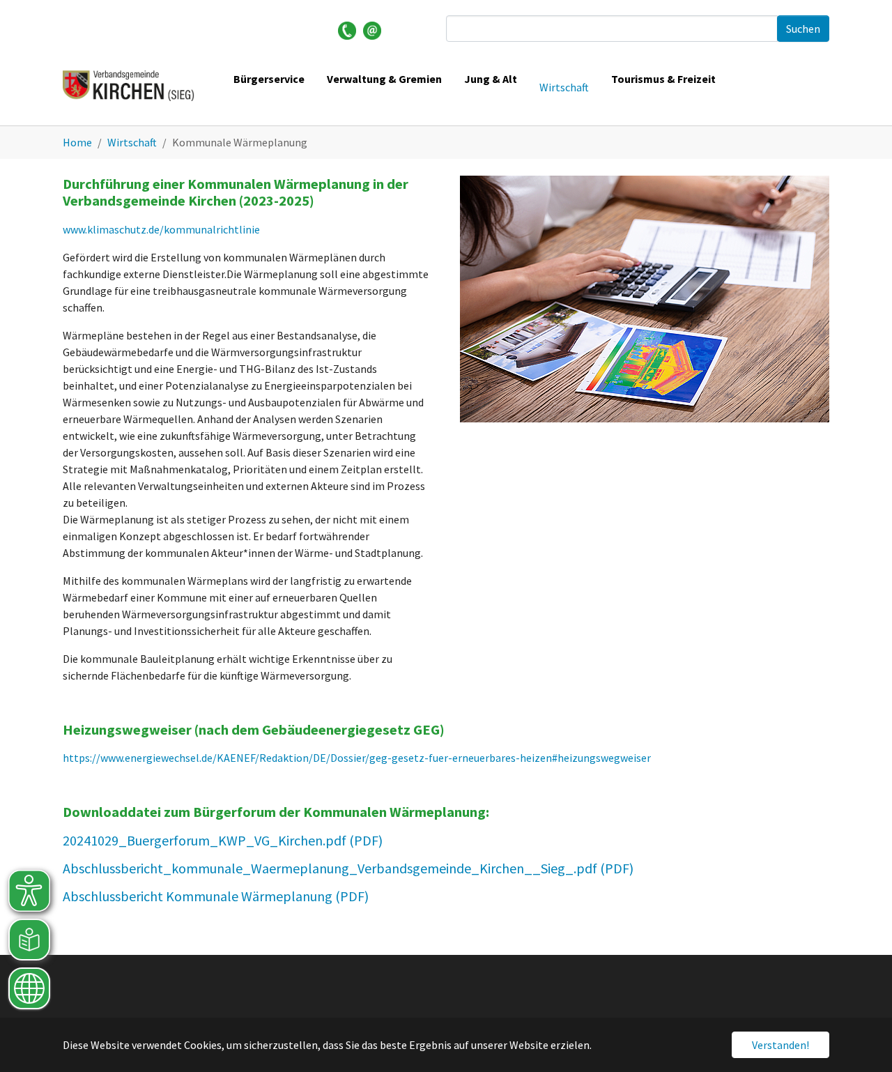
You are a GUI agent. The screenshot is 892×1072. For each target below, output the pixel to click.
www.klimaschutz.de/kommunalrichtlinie (161, 229)
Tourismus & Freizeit (663, 79)
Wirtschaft (564, 87)
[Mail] (372, 29)
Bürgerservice (269, 79)
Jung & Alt (490, 79)
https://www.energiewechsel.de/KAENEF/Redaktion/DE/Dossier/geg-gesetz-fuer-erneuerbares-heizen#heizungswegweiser (357, 758)
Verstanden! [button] (780, 1045)
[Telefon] (347, 29)
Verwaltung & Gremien (384, 79)
